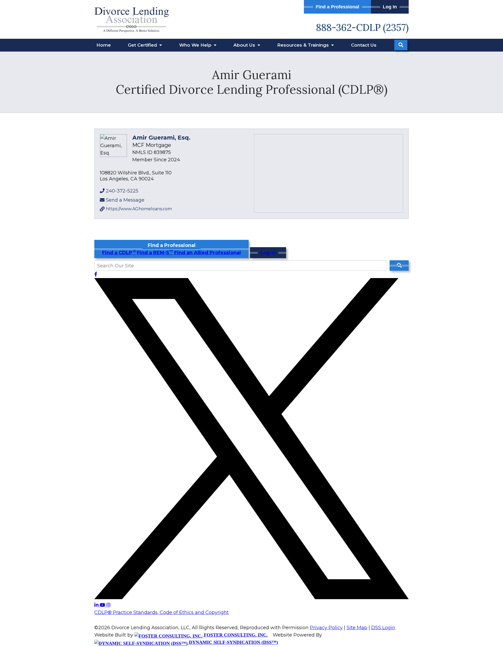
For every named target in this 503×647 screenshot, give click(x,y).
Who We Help (196, 45)
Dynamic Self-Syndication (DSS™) (233, 642)
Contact (363, 45)
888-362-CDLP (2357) (362, 27)
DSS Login (383, 628)
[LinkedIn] (97, 605)
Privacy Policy (326, 628)
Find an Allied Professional (207, 253)
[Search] (400, 45)
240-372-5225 (122, 191)
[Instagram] (108, 605)
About (244, 45)
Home (103, 45)
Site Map (357, 628)
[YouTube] (103, 605)
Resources (303, 45)
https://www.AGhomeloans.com (139, 208)
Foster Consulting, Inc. (235, 635)
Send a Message (125, 200)
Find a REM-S (155, 253)
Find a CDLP (118, 253)
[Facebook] (95, 274)
